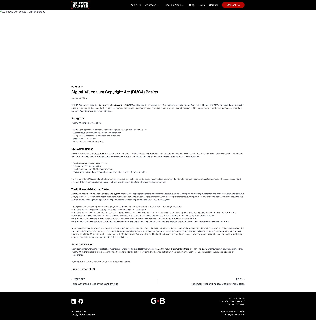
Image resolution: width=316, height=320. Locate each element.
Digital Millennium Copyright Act (113, 105)
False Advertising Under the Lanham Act (94, 281)
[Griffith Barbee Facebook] (80, 301)
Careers (213, 5)
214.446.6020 (78, 311)
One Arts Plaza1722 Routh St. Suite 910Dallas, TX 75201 (232, 301)
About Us (135, 5)
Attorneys (150, 5)
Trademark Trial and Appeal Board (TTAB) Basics (217, 281)
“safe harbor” (102, 153)
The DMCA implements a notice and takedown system (96, 193)
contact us (102, 261)
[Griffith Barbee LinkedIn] (73, 301)
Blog (191, 5)
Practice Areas (172, 5)
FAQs (202, 5)
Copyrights (77, 87)
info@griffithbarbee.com (83, 314)
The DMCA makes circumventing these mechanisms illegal (180, 249)
